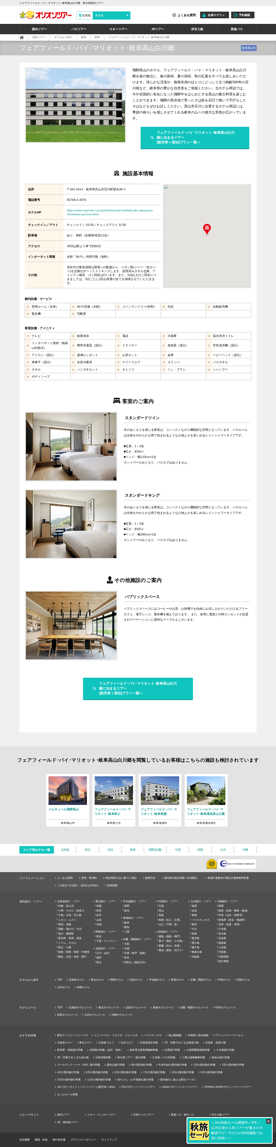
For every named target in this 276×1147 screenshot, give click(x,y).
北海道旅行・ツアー (68, 901)
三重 (126, 931)
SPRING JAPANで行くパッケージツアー (228, 1086)
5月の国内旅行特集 (97, 1072)
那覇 (221, 905)
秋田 (99, 910)
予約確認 (244, 15)
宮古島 (222, 933)
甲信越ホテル (157, 979)
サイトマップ (109, 1139)
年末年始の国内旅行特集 (172, 1064)
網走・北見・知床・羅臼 (72, 956)
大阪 (126, 943)
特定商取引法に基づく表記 (120, 877)
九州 (223, 849)
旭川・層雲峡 (66, 933)
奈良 (126, 957)
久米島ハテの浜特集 (164, 1057)
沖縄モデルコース (121, 1014)
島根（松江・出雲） (170, 919)
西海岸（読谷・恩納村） (232, 919)
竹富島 (222, 951)
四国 (200, 849)
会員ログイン (216, 15)
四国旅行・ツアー (168, 931)
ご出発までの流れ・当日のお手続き (78, 885)
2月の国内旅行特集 (204, 1064)
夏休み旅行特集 (116, 1064)
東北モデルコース (109, 1007)
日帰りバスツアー (143, 1114)
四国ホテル (243, 979)
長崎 (194, 915)
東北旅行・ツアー (105, 901)
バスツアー (78, 29)
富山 (99, 962)
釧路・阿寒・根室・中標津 (73, 951)
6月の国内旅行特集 (125, 1072)
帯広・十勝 (64, 947)
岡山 (161, 910)
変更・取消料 (89, 877)
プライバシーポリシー (83, 1139)
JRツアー (157, 29)
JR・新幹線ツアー (67, 1122)
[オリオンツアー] (21, 37)
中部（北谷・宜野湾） (231, 915)
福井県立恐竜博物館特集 (144, 1049)
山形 (99, 919)
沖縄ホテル (83, 987)
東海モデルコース (163, 1007)
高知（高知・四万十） (172, 950)
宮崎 (194, 933)
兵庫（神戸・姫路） (135, 953)
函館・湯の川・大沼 (70, 928)
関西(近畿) (155, 849)
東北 (88, 849)
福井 (99, 957)
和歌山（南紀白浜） (135, 962)
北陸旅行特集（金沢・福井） (106, 1049)
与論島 (195, 956)
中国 (178, 849)
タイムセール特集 (67, 1094)
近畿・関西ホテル (200, 979)
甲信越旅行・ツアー (134, 901)
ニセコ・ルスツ (67, 919)
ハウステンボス (201, 919)
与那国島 (223, 956)
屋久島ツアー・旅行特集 (131, 1057)
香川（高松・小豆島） (172, 940)
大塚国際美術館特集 (198, 1049)
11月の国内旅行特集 (99, 1079)
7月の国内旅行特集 (154, 1072)
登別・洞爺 (64, 924)
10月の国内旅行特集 (69, 1079)
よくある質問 (187, 15)
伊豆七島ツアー (221, 1114)
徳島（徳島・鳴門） (170, 936)
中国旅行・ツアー (168, 901)
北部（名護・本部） (230, 924)
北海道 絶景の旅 (215, 1042)
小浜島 (222, 947)
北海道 (65, 849)
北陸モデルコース (136, 1007)
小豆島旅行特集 (225, 1049)
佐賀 (194, 910)
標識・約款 (41, 1139)
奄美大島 (197, 951)
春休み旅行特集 (221, 1057)
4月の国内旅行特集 (68, 1072)
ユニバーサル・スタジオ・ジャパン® (115, 1035)
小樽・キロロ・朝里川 (71, 910)
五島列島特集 (103, 1057)
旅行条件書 (59, 1139)
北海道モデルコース (80, 1007)
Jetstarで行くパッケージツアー (180, 1086)
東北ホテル (97, 979)
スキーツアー (118, 29)
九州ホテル (63, 987)
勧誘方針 (150, 877)
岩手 (99, 915)
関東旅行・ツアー (105, 931)
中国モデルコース (225, 1007)
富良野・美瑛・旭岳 (70, 938)
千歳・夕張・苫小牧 (70, 915)
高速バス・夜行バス (182, 1114)
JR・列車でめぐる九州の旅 (73, 1057)
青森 (99, 905)
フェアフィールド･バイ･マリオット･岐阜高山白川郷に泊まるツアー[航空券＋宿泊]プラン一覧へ (195, 137)
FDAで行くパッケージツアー (138, 1086)
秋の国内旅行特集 (141, 1064)
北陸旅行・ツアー (105, 948)
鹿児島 (195, 938)
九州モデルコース (94, 1014)
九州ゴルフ (127, 1042)
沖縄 (245, 849)
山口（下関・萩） (169, 924)
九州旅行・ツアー (201, 901)
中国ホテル (224, 979)
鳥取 (161, 915)
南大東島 (223, 961)
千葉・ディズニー (106, 940)
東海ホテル (177, 979)
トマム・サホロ (67, 942)
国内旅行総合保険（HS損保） (181, 877)
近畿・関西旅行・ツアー (137, 939)
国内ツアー (39, 29)
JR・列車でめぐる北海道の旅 (182, 1042)
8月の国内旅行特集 (183, 1072)
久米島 (222, 928)
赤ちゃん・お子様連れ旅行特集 (136, 1079)
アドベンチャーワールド (229, 1035)
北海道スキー (65, 1042)
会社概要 (24, 1139)
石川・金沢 (102, 953)
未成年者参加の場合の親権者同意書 (228, 877)
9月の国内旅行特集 (212, 1072)
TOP (59, 979)
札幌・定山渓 (66, 905)
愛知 (126, 927)
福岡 (194, 905)
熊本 (194, 924)
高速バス (237, 29)
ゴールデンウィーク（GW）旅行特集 (78, 1064)
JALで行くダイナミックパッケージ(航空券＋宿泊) (86, 1086)
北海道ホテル (76, 979)
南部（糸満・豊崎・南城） (233, 910)
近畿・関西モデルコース (194, 1007)
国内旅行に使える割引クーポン (178, 1079)
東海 (133, 849)
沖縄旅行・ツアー (227, 901)
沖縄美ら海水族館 (198, 1035)
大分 (194, 928)
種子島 (195, 947)
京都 (126, 948)
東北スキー (85, 1042)
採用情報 (112, 885)
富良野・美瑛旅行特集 (70, 1049)
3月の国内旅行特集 (233, 1064)
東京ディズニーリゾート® (72, 1035)
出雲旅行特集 (172, 1049)
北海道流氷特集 (149, 1042)
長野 (126, 905)
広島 (161, 905)
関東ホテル (116, 979)
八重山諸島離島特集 (193, 1057)
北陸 (110, 849)
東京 (99, 936)
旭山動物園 (174, 1035)
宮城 (99, 924)
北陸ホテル (136, 979)
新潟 (126, 910)
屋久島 (195, 942)
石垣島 (222, 938)
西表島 (222, 942)
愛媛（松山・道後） (170, 945)
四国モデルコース (67, 1014)
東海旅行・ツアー (133, 917)
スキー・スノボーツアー (101, 1114)
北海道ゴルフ (106, 1042)
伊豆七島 (197, 29)
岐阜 (126, 922)
